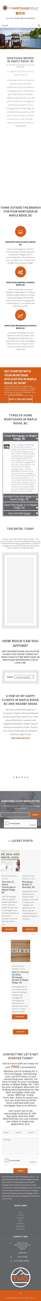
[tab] (20, 437)
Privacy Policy (20, 1229)
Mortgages (20, 1218)
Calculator (20, 1223)
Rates (20, 1220)
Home (5, 25)
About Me (20, 1215)
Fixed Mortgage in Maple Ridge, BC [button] (20, 437)
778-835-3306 (18, 18)
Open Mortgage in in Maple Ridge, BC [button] (20, 506)
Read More (9, 929)
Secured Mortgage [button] (19, 513)
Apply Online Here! (20, 399)
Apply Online (20, 1226)
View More (20, 1032)
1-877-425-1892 (22, 1257)
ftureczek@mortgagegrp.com (23, 1261)
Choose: (9, 677)
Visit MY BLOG (30, 18)
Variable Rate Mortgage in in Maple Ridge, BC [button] (20, 497)
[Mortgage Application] (23, 13)
